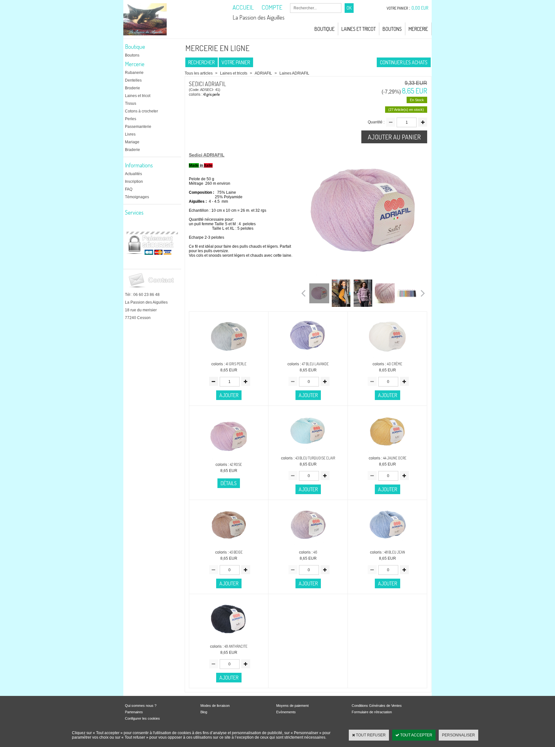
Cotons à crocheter (141, 111)
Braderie (132, 149)
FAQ (128, 189)
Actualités (133, 174)
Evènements (286, 712)
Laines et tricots (233, 73)
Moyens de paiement (292, 705)
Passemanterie (138, 126)
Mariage (132, 142)
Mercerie (418, 29)
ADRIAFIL (264, 73)
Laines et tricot (137, 95)
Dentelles (133, 80)
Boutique (324, 29)
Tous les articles (199, 73)
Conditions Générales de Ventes (377, 705)
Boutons (392, 29)
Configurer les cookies (142, 718)
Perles (130, 119)
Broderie (132, 88)
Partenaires (134, 712)
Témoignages (137, 197)
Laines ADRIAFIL (294, 73)
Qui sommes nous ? (140, 705)
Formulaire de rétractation (372, 712)
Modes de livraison (215, 705)
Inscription (134, 181)
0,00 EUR (419, 8)
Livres (130, 134)
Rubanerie (134, 72)
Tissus (130, 103)
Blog (203, 712)
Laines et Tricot (358, 29)
